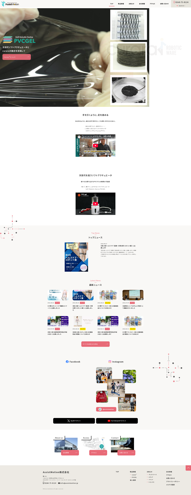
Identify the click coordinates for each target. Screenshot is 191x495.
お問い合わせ (164, 4)
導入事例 (133, 480)
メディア (151, 477)
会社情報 (142, 4)
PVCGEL (134, 477)
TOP (111, 4)
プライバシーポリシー (173, 481)
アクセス (152, 4)
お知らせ (131, 4)
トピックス (151, 482)
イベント (151, 479)
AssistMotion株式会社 (56, 472)
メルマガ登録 (170, 485)
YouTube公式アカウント (118, 421)
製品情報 (121, 4)
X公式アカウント (76, 421)
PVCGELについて (10, 57)
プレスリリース (153, 474)
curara (134, 475)
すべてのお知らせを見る (90, 344)
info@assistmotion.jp (69, 483)
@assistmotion (108, 409)
